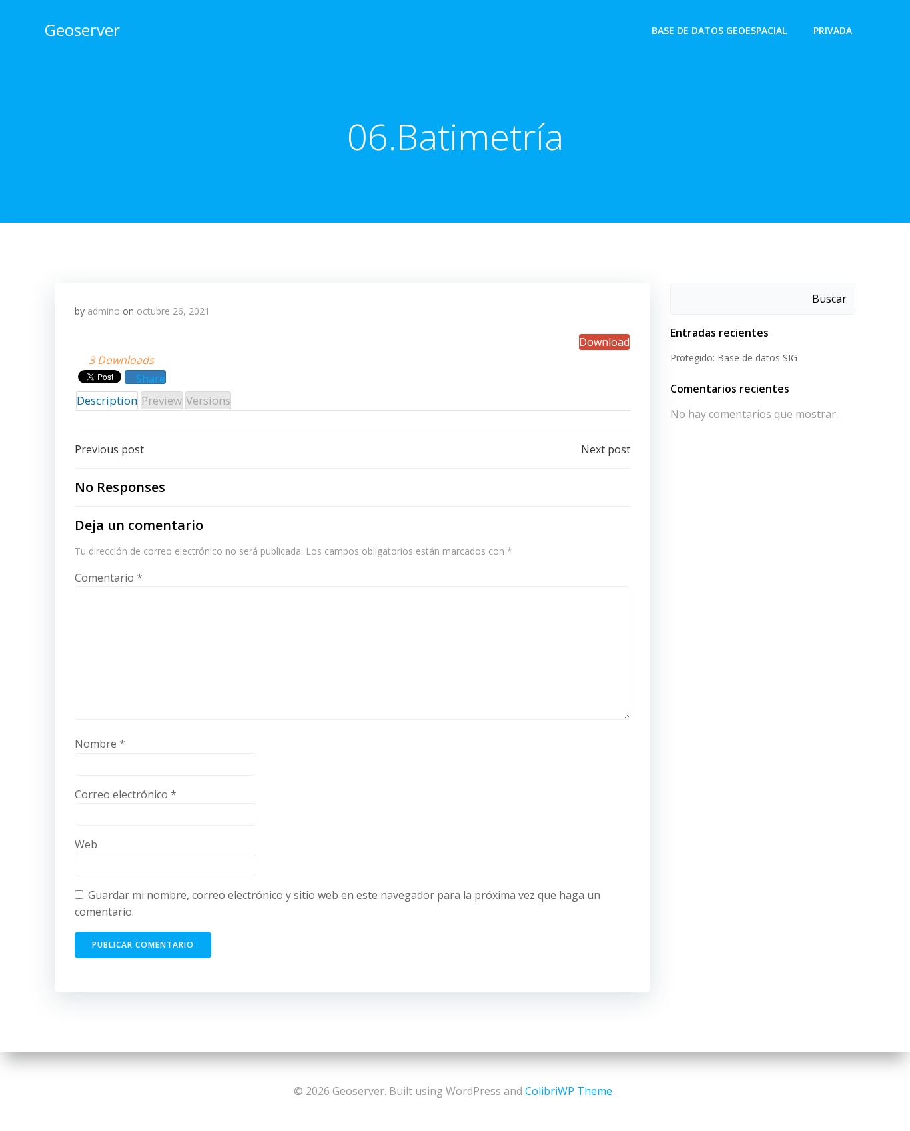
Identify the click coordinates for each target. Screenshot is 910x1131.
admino (103, 311)
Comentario (109, 577)
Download (604, 342)
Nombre (100, 743)
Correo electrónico (126, 794)
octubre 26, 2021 (173, 311)
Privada (832, 30)
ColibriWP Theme (568, 1091)
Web (86, 844)
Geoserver (82, 30)
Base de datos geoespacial (719, 30)
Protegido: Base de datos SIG (733, 357)
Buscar (829, 298)
